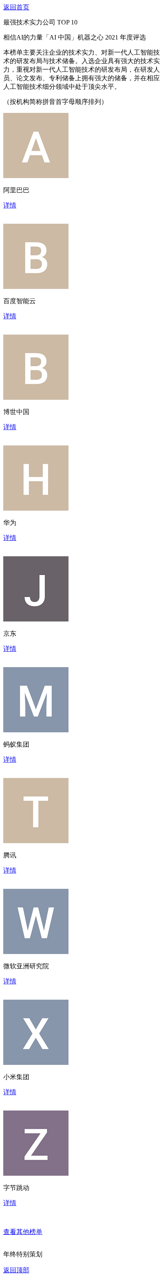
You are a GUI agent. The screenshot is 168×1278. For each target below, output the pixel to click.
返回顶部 (16, 1270)
